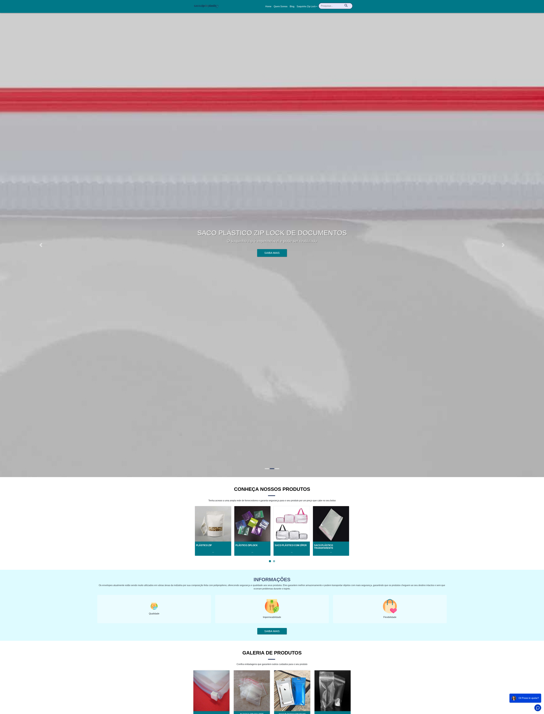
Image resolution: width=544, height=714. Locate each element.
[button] (41, 245)
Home (269, 7)
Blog (292, 6)
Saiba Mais (272, 252)
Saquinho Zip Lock (306, 6)
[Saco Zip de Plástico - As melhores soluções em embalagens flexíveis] (206, 6)
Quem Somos (280, 6)
